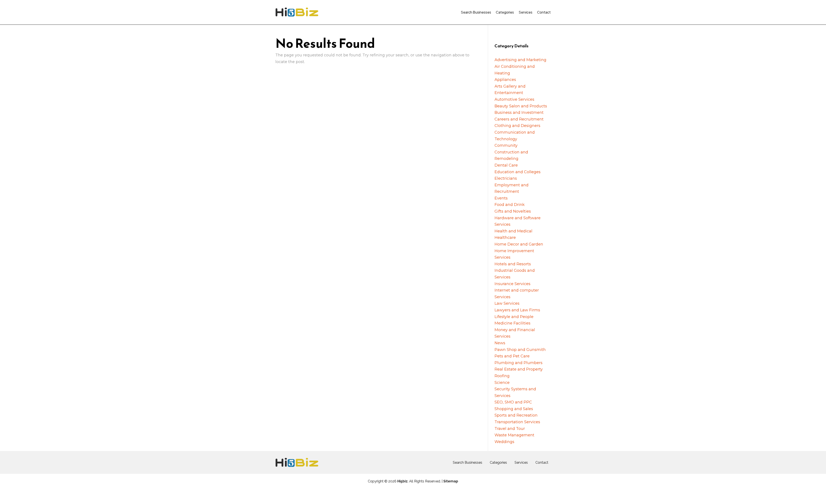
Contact (544, 12)
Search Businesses (476, 12)
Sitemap (450, 481)
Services (525, 12)
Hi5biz (402, 481)
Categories (505, 12)
